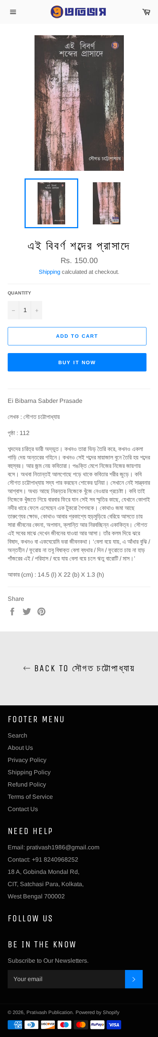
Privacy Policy (27, 760)
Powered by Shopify (97, 1012)
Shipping (49, 271)
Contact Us (23, 809)
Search (17, 735)
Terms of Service (30, 796)
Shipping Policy (29, 772)
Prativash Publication (49, 1012)
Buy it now (77, 362)
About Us (20, 747)
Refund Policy (27, 784)
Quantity (19, 293)
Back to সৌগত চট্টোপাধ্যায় (83, 668)
